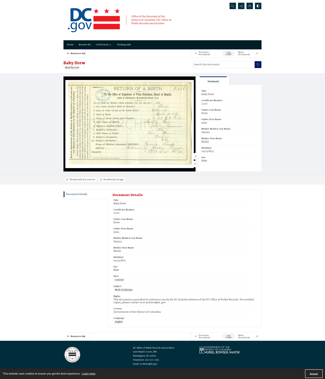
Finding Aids (124, 45)
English (119, 322)
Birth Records (72, 68)
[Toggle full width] (195, 156)
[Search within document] (258, 64)
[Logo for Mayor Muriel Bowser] (219, 350)
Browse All (85, 45)
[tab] (213, 80)
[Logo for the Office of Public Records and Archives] (72, 354)
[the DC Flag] (94, 20)
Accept (314, 373)
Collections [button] (102, 45)
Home (70, 45)
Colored (119, 280)
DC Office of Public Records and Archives (153, 348)
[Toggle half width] (195, 163)
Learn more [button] (88, 373)
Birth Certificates (124, 290)
